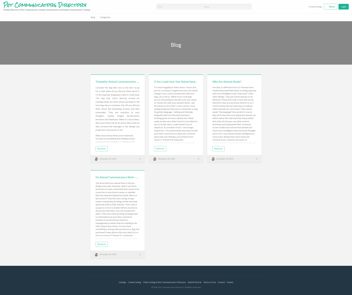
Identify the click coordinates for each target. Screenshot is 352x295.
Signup (332, 6)
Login (343, 6)
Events (230, 282)
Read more (101, 149)
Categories (105, 17)
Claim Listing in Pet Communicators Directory (164, 282)
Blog (93, 17)
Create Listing (315, 6)
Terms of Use (209, 282)
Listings (122, 282)
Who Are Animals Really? (227, 81)
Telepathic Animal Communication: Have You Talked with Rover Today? (137, 81)
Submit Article (194, 282)
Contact (221, 282)
